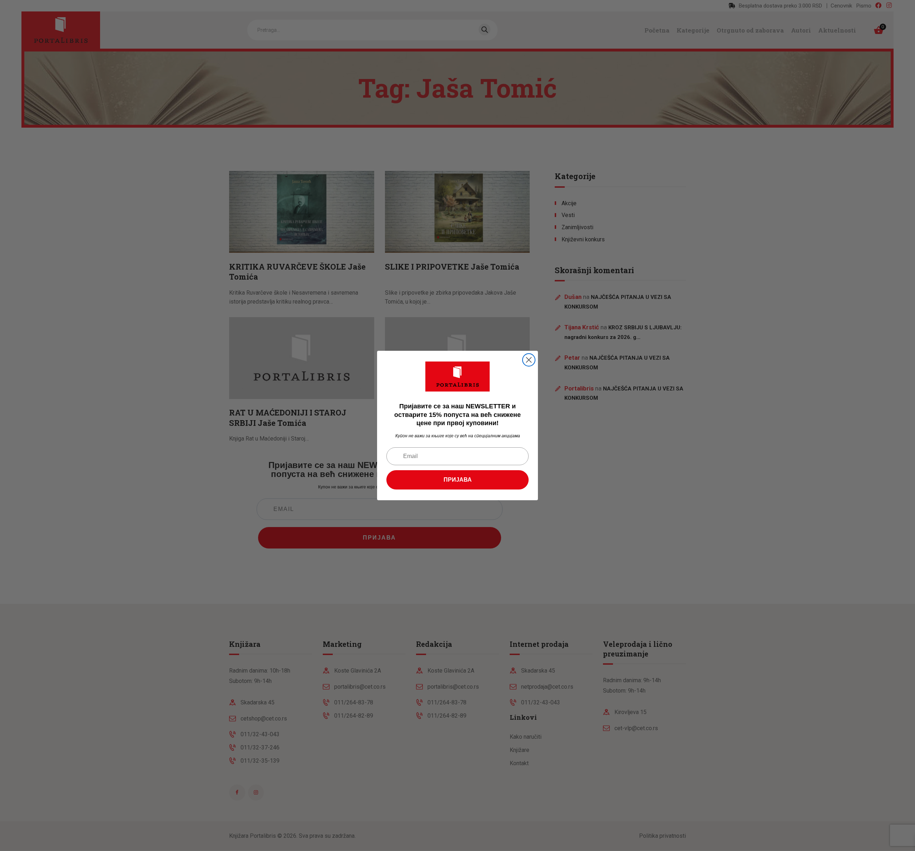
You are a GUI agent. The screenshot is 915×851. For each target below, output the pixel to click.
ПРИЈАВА (458, 480)
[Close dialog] (529, 360)
